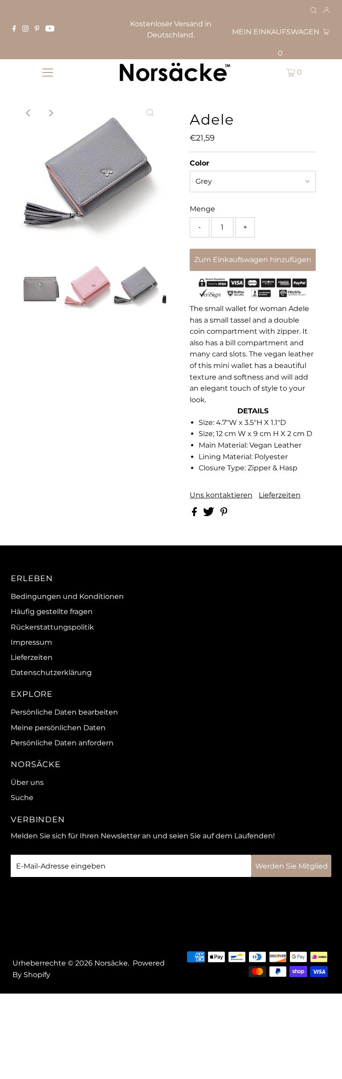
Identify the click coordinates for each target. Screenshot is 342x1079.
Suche (22, 797)
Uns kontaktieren (221, 495)
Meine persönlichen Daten (58, 727)
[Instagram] (25, 29)
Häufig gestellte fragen (52, 611)
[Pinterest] (37, 29)
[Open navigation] (47, 72)
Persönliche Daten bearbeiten (64, 712)
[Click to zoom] (150, 113)
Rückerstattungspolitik (52, 627)
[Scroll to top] (324, 1061)
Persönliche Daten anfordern (62, 743)
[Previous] (28, 113)
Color (199, 163)
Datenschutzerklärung (51, 672)
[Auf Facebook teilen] (195, 513)
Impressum (31, 642)
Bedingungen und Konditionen (67, 596)
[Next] (50, 113)
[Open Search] (313, 11)
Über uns (27, 782)
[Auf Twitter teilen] (209, 513)
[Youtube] (50, 29)
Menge (202, 209)
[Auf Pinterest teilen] (224, 513)
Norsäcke (111, 963)
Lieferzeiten (280, 495)
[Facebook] (14, 29)
